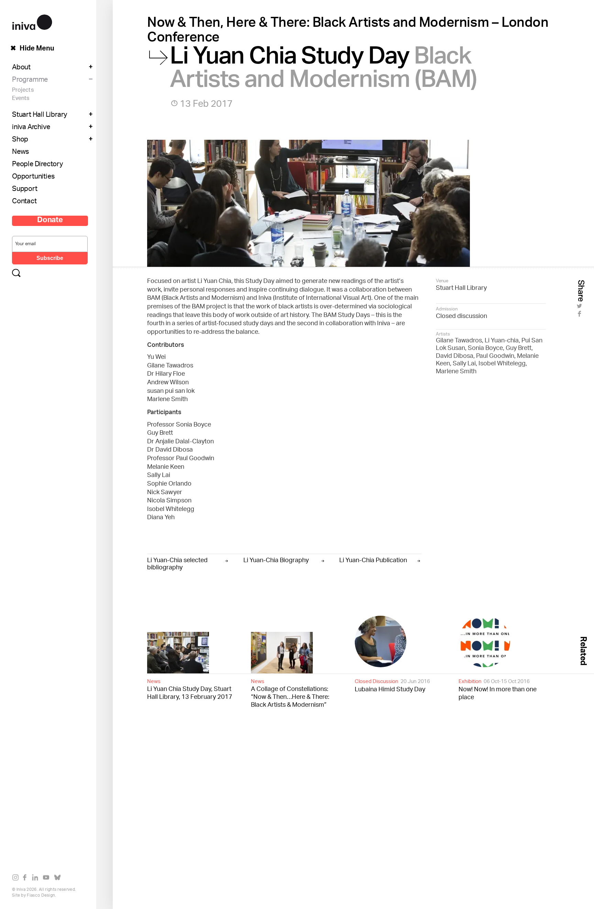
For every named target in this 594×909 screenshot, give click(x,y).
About (21, 68)
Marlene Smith (456, 371)
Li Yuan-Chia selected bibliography (177, 563)
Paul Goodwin (495, 356)
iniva (32, 21)
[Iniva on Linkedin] (37, 878)
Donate (50, 221)
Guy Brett (518, 348)
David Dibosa (454, 356)
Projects (23, 90)
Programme (30, 80)
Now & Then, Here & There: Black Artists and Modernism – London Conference (348, 32)
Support (24, 189)
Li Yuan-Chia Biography (276, 559)
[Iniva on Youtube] (48, 878)
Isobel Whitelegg (502, 364)
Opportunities (33, 177)
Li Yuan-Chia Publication (373, 559)
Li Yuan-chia (502, 341)
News (20, 152)
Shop (20, 140)
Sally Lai (464, 364)
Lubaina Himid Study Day (392, 685)
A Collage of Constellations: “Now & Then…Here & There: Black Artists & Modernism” (290, 693)
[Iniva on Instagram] (17, 878)
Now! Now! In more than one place (498, 689)
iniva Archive (31, 128)
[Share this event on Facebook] (580, 316)
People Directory (37, 165)
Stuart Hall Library (39, 115)
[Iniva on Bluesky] (59, 878)
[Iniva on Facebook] (26, 878)
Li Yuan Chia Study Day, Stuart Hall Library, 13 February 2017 (189, 689)
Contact (24, 202)
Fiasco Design (41, 895)
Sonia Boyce (485, 348)
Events (20, 99)
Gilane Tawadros (459, 341)
